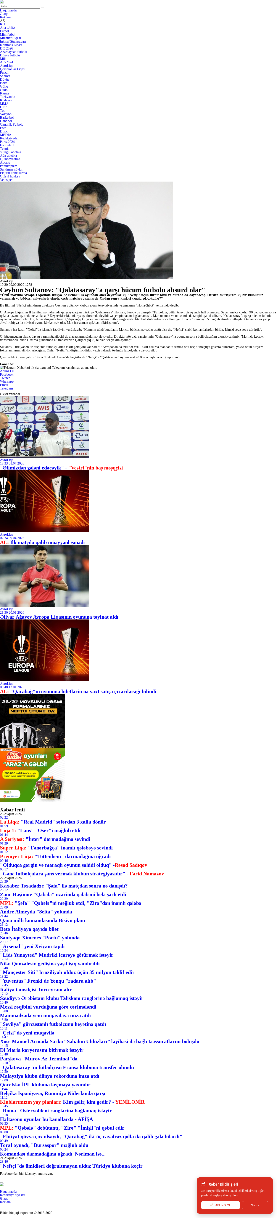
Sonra (255, 1205)
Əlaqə (4, 14)
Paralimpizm (8, 166)
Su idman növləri (11, 169)
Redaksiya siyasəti (12, 1195)
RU (2, 24)
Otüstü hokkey (10, 176)
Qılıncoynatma (10, 159)
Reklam (5, 17)
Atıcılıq (5, 162)
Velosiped (6, 180)
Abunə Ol (7, 371)
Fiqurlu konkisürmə (13, 173)
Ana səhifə (7, 27)
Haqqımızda (8, 10)
